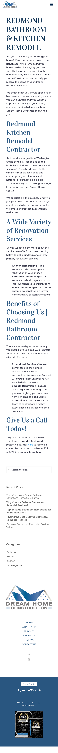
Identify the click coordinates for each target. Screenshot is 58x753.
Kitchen (10, 561)
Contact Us (29, 644)
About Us (29, 635)
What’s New (29, 627)
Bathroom (12, 552)
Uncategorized (14, 565)
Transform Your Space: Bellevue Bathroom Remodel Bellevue (24, 496)
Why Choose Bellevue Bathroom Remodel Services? (25, 504)
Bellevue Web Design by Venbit (29, 749)
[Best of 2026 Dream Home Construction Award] (29, 724)
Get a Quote (29, 684)
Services (29, 631)
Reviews (29, 640)
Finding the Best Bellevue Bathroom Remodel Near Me (27, 518)
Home (10, 556)
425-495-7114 (31, 690)
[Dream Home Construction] (10, 4)
